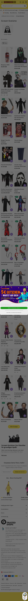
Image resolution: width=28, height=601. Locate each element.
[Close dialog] (27, 287)
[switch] (25, 599)
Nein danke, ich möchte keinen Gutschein (14, 312)
